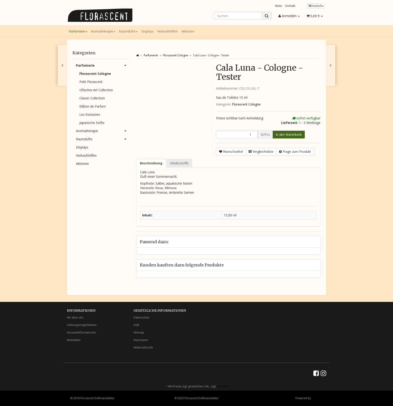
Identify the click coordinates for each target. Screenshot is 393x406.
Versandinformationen (81, 332)
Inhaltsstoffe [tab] (179, 163)
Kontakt (290, 6)
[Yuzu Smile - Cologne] (62, 65)
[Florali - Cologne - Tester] (330, 65)
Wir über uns (75, 317)
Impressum (141, 340)
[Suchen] (267, 16)
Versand (222, 386)
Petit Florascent (91, 82)
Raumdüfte (127, 31)
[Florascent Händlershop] (108, 15)
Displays (147, 31)
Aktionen (187, 31)
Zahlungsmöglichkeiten (82, 325)
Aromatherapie (102, 31)
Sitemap (139, 332)
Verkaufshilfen (167, 31)
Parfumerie (77, 31)
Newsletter (74, 340)
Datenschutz (141, 317)
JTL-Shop (317, 398)
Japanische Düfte (91, 122)
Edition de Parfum (92, 106)
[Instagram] (323, 373)
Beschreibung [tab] (151, 163)
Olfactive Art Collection (96, 90)
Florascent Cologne (246, 104)
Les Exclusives (89, 114)
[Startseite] (137, 55)
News (278, 6)
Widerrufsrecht (143, 347)
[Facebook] (316, 373)
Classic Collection (92, 98)
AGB (136, 325)
